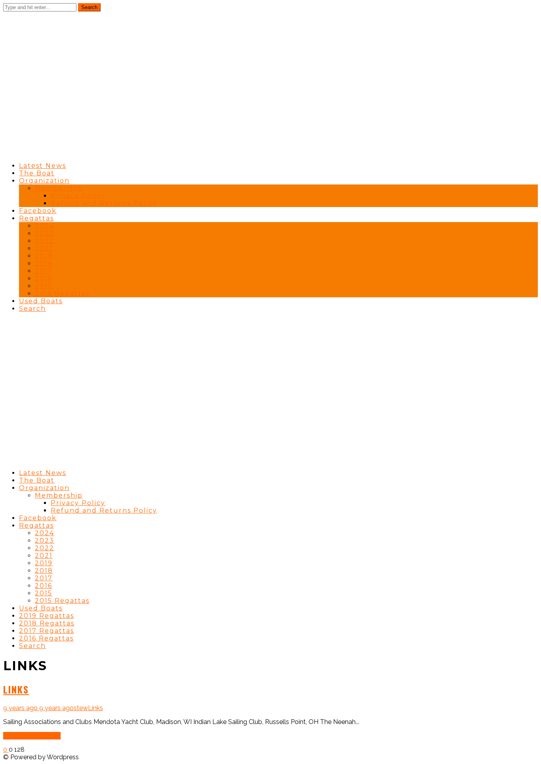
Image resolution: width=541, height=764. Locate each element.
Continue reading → (32, 735)
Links (16, 689)
